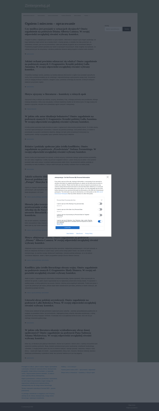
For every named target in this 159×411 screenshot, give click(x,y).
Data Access (79, 233)
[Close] (108, 177)
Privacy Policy (89, 233)
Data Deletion (70, 233)
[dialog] (79, 205)
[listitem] (79, 200)
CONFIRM (68, 227)
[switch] (100, 204)
